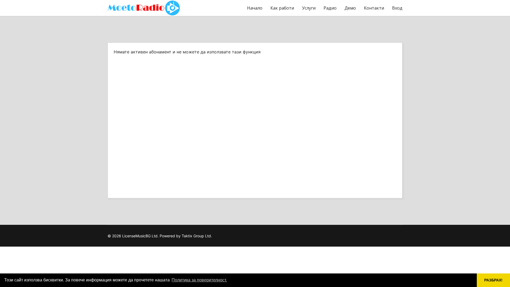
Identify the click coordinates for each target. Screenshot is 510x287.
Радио (330, 8)
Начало (254, 8)
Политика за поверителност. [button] (199, 280)
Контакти (374, 8)
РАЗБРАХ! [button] (493, 280)
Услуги (309, 8)
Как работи (282, 8)
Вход (397, 8)
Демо (350, 8)
